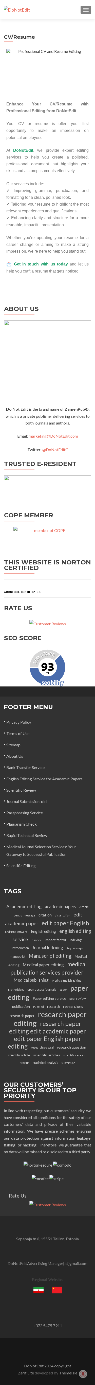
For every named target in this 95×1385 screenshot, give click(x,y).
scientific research (75, 1055)
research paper (22, 1015)
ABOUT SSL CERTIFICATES (22, 592)
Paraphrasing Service (24, 812)
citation (45, 915)
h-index (36, 940)
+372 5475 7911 (47, 1325)
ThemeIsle (68, 1372)
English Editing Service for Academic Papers (44, 778)
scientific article (19, 1055)
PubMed (38, 1006)
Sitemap (13, 744)
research (53, 1007)
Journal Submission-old (26, 801)
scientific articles (46, 1055)
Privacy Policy (18, 722)
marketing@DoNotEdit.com (53, 436)
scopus (24, 1063)
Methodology (16, 989)
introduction (20, 948)
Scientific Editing (21, 865)
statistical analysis (45, 1063)
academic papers (60, 906)
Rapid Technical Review (26, 835)
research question (71, 1047)
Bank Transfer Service (25, 767)
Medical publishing (31, 980)
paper (63, 989)
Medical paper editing (43, 964)
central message (24, 915)
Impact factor (55, 940)
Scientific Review (21, 790)
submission (68, 1062)
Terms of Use (17, 733)
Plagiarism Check (21, 824)
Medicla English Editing (66, 980)
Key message (74, 948)
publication (21, 1006)
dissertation (62, 915)
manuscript (17, 956)
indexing (76, 940)
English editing (43, 931)
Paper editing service (49, 998)
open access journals (41, 989)
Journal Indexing (47, 947)
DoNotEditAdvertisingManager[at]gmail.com (47, 1263)
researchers (73, 1006)
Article (84, 907)
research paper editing (50, 1018)
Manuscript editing (50, 956)
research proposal (42, 1047)
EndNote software (16, 931)
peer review (77, 999)
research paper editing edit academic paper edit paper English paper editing (47, 1035)
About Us (14, 756)
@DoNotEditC (55, 449)
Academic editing (24, 906)
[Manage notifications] (83, 1374)
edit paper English (65, 923)
